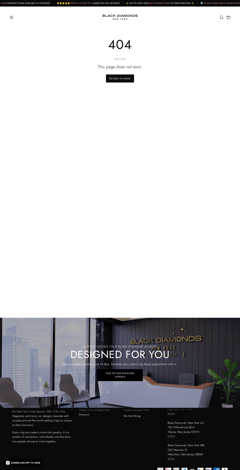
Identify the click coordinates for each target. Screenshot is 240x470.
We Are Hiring (132, 416)
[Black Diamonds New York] (120, 17)
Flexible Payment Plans (136, 410)
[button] (221, 17)
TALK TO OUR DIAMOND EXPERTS (120, 375)
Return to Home (120, 78)
